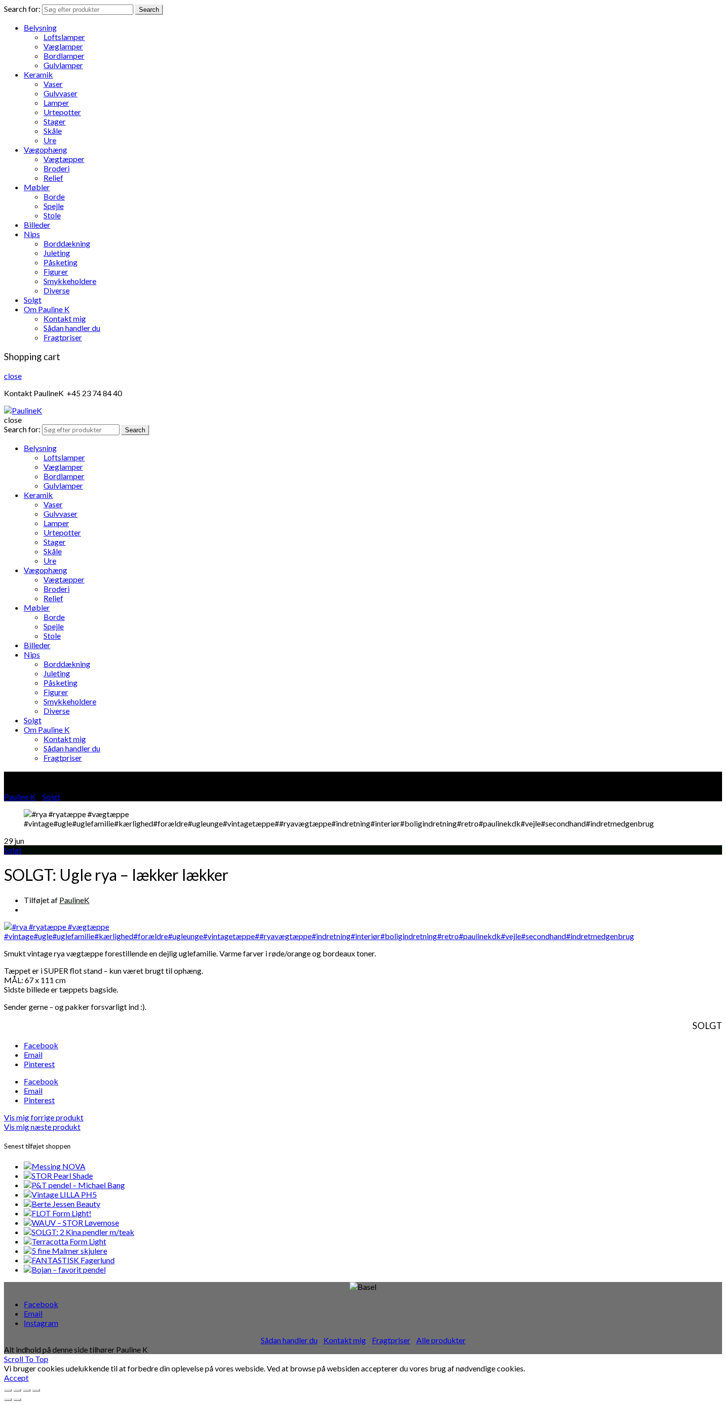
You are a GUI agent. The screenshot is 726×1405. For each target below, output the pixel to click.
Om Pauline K (47, 309)
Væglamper (63, 46)
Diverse (56, 290)
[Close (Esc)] (8, 1390)
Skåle (52, 130)
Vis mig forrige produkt (43, 1117)
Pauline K (20, 796)
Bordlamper (63, 55)
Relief (53, 177)
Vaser (53, 83)
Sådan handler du (71, 327)
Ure (49, 140)
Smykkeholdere (69, 281)
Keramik (38, 74)
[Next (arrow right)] (17, 1399)
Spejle (53, 205)
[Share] (17, 1390)
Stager (54, 121)
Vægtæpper (63, 159)
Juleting (56, 252)
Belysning (40, 27)
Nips (32, 234)
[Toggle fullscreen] (27, 1390)
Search (149, 9)
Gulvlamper (63, 65)
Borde (54, 196)
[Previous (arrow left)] (8, 1399)
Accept (16, 1377)
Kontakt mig (64, 318)
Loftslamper (64, 36)
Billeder (37, 224)
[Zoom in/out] (36, 1390)
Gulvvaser (60, 93)
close (13, 375)
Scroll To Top (26, 1359)
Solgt (32, 299)
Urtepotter (62, 112)
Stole (52, 215)
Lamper (56, 102)
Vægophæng (45, 149)
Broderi (56, 168)
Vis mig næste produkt (42, 1126)
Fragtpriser (62, 337)
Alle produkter (441, 1340)
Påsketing (60, 262)
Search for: (22, 8)
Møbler (37, 187)
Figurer (55, 271)
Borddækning (66, 243)
